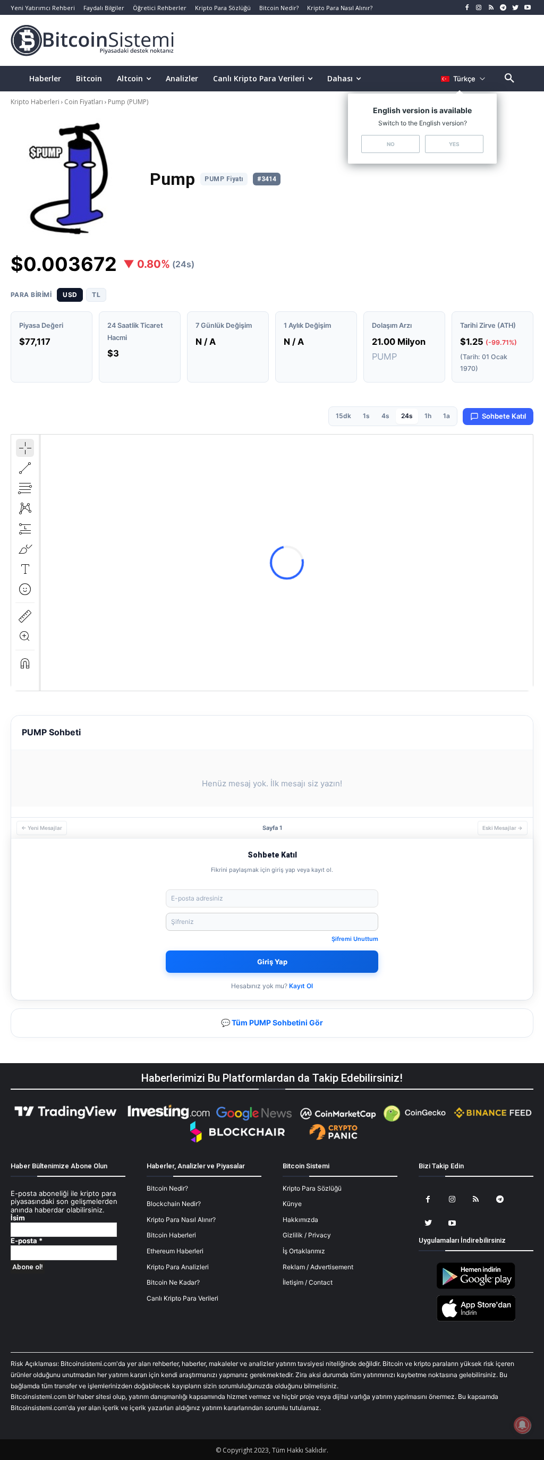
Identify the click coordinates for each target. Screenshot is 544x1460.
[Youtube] (527, 8)
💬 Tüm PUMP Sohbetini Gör (272, 1022)
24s (407, 416)
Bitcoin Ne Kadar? (173, 1282)
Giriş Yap (272, 961)
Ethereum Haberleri (175, 1251)
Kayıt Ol (301, 986)
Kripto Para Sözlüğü (312, 1188)
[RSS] (491, 8)
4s (385, 416)
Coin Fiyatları (84, 101)
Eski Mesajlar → (502, 828)
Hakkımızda (300, 1220)
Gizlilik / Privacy (307, 1235)
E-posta (26, 1241)
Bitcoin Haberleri (171, 1235)
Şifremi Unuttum (355, 939)
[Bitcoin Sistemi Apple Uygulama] (476, 1319)
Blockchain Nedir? (174, 1204)
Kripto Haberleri (36, 101)
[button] (509, 78)
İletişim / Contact (308, 1282)
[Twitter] (515, 8)
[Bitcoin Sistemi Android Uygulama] (476, 1287)
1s (366, 416)
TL (96, 295)
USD (70, 295)
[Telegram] (503, 8)
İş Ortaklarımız (304, 1251)
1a (446, 416)
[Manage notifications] (522, 1424)
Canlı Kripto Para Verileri (182, 1298)
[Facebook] (467, 8)
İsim (18, 1218)
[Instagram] (479, 8)
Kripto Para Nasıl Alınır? (181, 1220)
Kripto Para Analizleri (178, 1267)
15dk (343, 416)
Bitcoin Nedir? (167, 1188)
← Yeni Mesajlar (41, 828)
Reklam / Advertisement (318, 1267)
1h (427, 416)
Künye (292, 1204)
